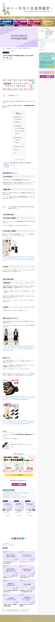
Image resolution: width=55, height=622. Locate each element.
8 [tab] (24, 518)
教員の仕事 (33, 17)
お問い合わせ (24, 617)
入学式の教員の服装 (17, 125)
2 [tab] (14, 518)
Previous (4, 510)
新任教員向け (12, 544)
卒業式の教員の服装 (17, 137)
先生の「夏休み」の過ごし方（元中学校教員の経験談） (7, 510)
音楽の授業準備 (12, 17)
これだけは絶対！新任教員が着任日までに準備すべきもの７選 (17, 611)
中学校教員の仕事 (6, 543)
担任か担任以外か (18, 119)
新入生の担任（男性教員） (20, 128)
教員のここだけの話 (7, 544)
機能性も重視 (17, 121)
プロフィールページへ (48, 35)
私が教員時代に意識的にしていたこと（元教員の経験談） (18, 510)
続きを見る (12, 446)
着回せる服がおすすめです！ (19, 146)
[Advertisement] (19, 68)
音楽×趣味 (43, 17)
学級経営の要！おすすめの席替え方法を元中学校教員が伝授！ (30, 510)
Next (34, 510)
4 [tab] (18, 518)
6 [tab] (21, 518)
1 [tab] (13, 518)
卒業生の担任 (17, 139)
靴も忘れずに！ (17, 149)
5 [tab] (19, 518)
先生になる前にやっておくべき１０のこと (12, 495)
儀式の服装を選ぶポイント (19, 116)
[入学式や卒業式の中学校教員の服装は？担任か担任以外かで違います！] (20, 538)
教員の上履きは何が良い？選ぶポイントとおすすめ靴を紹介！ (16, 492)
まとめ (15, 152)
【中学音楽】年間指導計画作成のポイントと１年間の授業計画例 (17, 609)
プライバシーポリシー (30, 617)
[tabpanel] (8, 509)
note (48, 34)
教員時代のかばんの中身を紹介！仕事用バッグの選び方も (15, 497)
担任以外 (16, 133)
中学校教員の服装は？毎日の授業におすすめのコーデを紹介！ (21, 444)
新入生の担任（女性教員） (20, 130)
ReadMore (8, 515)
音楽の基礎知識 (22, 17)
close (20, 113)
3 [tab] (16, 518)
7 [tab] (22, 518)
